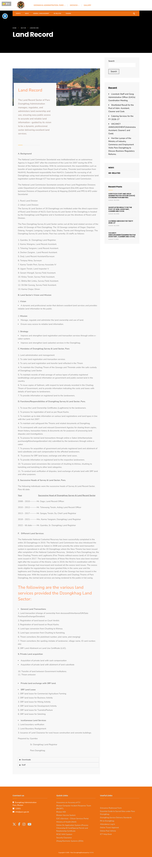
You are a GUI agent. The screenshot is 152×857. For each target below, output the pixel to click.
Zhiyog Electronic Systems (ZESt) (69, 841)
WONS (91, 852)
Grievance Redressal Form (111, 808)
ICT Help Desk (106, 834)
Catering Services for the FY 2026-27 (120, 222)
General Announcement (41, 13)
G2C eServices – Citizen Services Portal (72, 818)
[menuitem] (51, 5)
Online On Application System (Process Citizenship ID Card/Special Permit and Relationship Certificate (72, 828)
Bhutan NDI (61, 812)
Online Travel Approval (109, 827)
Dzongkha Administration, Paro (49, 5)
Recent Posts (115, 186)
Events (18, 13)
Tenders (68, 13)
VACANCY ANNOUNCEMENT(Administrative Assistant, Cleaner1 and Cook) (122, 235)
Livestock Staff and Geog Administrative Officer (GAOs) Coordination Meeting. (121, 97)
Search (111, 61)
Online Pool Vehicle (108, 831)
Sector (23, 28)
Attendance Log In (107, 824)
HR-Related (57, 13)
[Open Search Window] (134, 13)
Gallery (87, 5)
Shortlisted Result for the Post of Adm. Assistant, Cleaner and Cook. (121, 108)
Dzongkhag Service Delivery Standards (116, 817)
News (27, 13)
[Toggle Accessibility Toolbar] (5, 16)
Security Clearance (64, 837)
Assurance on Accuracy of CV (68, 802)
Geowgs (74, 5)
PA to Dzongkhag (107, 821)
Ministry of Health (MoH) (66, 822)
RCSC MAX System (64, 834)
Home (14, 28)
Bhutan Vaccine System (66, 815)
